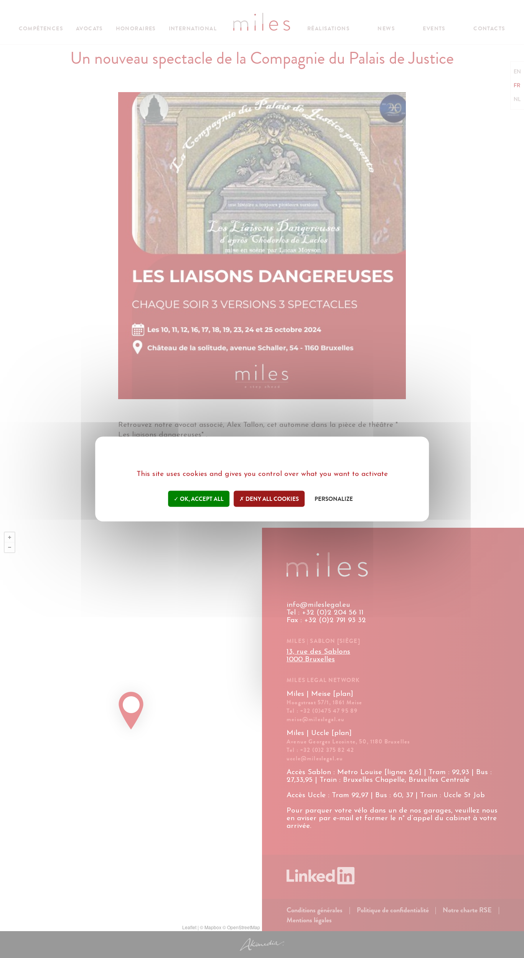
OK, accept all (201, 499)
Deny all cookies (271, 499)
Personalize (334, 499)
